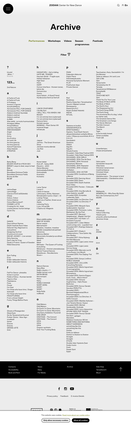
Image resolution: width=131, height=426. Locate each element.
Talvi (98, 81)
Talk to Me (100, 79)
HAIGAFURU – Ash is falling (47, 72)
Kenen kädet (42, 162)
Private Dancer (72, 87)
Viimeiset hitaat (102, 172)
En (126, 5)
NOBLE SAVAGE (43, 283)
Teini (98, 98)
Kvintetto (40, 177)
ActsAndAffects (13, 107)
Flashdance (11, 281)
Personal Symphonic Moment (77, 81)
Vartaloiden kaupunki (104, 164)
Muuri (98, 373)
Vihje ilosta (100, 166)
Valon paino (100, 161)
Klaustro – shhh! (43, 166)
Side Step (100, 367)
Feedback (64, 396)
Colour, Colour (12, 198)
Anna (9, 134)
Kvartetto (40, 174)
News (39, 279)
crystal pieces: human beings (18, 208)
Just (38, 151)
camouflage (11, 189)
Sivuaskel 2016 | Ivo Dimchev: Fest (79, 199)
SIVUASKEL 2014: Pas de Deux (78, 159)
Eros (9, 258)
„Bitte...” (10, 74)
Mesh (39, 240)
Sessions (69, 142)
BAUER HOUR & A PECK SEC (19, 164)
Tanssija (99, 87)
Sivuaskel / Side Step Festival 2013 (80, 155)
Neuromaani (41, 277)
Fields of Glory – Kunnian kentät (19, 277)
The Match (100, 127)
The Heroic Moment (104, 123)
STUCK (69, 341)
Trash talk (100, 138)
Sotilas (69, 330)
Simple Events (72, 151)
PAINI (68, 72)
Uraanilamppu (101, 149)
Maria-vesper (42, 223)
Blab (9, 168)
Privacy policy (52, 396)
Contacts (12, 367)
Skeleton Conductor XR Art (77, 320)
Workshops (54, 41)
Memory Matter (43, 234)
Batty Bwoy (11, 162)
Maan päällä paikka (44, 219)
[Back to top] (121, 370)
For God (10, 287)
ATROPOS (11, 151)
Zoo (97, 230)
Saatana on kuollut (73, 126)
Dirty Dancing (12, 238)
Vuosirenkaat (101, 174)
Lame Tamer (42, 187)
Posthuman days (73, 85)
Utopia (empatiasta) (104, 151)
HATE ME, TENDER (44, 74)
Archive (70, 367)
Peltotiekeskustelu (73, 79)
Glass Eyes (11, 313)
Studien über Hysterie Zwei (77, 343)
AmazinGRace (12, 126)
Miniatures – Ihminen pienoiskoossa (50, 249)
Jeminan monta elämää (46, 147)
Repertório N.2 (72, 108)
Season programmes (82, 43)
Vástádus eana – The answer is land (110, 176)
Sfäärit (69, 145)
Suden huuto (71, 345)
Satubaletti (70, 140)
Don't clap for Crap (14, 240)
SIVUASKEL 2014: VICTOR (77, 172)
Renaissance (71, 106)
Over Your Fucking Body (46, 330)
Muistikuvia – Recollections (47, 253)
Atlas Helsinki (12, 149)
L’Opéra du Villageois (45, 208)
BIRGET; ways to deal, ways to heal (21, 166)
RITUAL (69, 115)
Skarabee (70, 318)
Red (68, 98)
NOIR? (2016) (42, 285)
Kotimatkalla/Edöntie (45, 170)
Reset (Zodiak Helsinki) (75, 111)
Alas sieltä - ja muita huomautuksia (20, 121)
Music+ (40, 255)
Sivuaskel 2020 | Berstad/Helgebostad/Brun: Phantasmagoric (77, 292)
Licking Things (42, 198)
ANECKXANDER (14, 130)
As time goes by (13, 142)
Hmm (39, 83)
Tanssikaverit (101, 370)
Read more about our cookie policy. (76, 415)
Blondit (10, 170)
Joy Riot (40, 149)
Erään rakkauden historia (17, 260)
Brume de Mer (12, 177)
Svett (68, 347)
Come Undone (12, 200)
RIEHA (69, 113)
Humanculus (42, 91)
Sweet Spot (71, 349)
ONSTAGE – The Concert (47, 317)
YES (97, 208)
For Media (42, 373)
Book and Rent (14, 373)
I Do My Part (41, 111)
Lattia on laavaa (43, 192)
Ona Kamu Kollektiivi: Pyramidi (49, 313)
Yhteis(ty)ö (100, 211)
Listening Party (43, 204)
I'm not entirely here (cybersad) (49, 117)
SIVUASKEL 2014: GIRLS (76, 157)
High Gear (41, 81)
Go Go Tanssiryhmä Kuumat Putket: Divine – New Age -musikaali (18, 317)
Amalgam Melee (13, 123)
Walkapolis (100, 191)
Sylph (68, 351)
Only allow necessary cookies (55, 420)
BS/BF (9, 179)
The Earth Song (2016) (104, 110)
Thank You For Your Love (105, 100)
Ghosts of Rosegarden (16, 311)
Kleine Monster (43, 168)
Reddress (70, 100)
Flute (9, 283)
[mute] (9, 72)
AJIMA (10, 119)
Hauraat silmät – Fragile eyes (48, 76)
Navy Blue (41, 268)
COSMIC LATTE (13, 204)
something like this (73, 326)
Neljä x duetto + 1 (43, 270)
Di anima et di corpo (15, 234)
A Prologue (11, 102)
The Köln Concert (103, 125)
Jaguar (39, 140)
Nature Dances (43, 266)
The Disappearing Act (104, 108)
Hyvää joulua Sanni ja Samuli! (48, 98)
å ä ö (98, 243)
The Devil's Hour (102, 106)
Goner (9, 321)
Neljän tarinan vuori (44, 272)
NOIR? (39, 287)
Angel (9, 132)
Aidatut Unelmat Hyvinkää (17, 113)
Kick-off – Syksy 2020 (45, 164)
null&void (40, 293)
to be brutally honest (104, 133)
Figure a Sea (12, 279)
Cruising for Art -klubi (15, 206)
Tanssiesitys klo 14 (103, 85)
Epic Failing (11, 255)
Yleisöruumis (101, 215)
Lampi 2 (40, 189)
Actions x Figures (14, 104)
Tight (98, 131)
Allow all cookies (81, 420)
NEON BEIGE (42, 274)
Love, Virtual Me (43, 206)
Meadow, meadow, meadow (48, 228)
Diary (40, 370)
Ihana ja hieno (42, 121)
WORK (99, 198)
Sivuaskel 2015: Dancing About (78, 178)
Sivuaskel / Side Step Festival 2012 (80, 153)
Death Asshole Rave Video (17, 226)
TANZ (98, 93)
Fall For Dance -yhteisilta (16, 273)
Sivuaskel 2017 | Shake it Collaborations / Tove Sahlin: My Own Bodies (78, 233)
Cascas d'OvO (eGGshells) (17, 194)
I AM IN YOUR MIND (45, 108)
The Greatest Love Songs (106, 121)
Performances (36, 41)
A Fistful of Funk (13, 98)
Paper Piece (71, 76)
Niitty (39, 281)
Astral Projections (14, 147)
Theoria (99, 129)
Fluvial (9, 285)
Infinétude (41, 130)
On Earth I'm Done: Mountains (48, 308)
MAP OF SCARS (43, 221)
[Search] (118, 5)
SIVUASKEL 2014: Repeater (77, 166)
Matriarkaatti (42, 226)
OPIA (39, 321)
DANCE (10, 221)
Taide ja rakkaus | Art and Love (108, 76)
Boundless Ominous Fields (17, 172)
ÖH (97, 254)
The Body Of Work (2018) (105, 102)
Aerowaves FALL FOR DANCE (19, 109)
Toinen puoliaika (102, 136)
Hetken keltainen (43, 79)
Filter (64, 55)
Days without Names (15, 223)
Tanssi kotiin (101, 83)
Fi (123, 5)
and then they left (14, 128)
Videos (68, 41)
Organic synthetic (44, 327)
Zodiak (53, 5)
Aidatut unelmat (13, 115)
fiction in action (13, 275)
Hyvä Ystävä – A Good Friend (48, 95)
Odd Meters (41, 304)
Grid (8, 330)
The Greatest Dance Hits (106, 119)
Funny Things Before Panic (17, 300)
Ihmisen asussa (43, 123)
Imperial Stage (42, 127)
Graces (10, 324)
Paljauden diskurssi (73, 74)
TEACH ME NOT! (103, 95)
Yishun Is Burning (103, 213)
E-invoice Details (77, 396)
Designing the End (14, 232)
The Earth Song (102, 112)
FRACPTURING (13, 296)
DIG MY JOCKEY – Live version (19, 236)
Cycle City (11, 211)
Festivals (98, 41)
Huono (39, 93)
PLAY (68, 83)
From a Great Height (15, 298)
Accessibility (13, 370)
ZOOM (98, 232)
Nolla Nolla (41, 291)
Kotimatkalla (42, 172)
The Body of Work (103, 104)
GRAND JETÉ (12, 328)
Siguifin (69, 147)
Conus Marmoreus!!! (15, 202)
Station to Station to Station (77, 335)
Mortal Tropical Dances (46, 251)
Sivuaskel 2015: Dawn (74, 180)
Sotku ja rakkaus (72, 332)
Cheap (9, 196)
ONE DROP (41, 315)
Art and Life (11, 140)
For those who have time (16, 294)
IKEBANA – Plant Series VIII (48, 125)
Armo (9, 136)
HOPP (39, 85)
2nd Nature (11, 87)
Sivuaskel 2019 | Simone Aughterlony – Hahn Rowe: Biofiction (76, 282)
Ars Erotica (11, 138)
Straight (69, 337)
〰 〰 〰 (10, 76)
